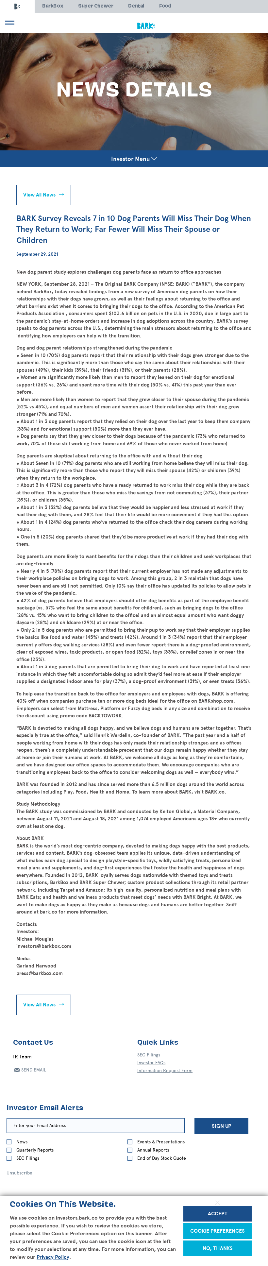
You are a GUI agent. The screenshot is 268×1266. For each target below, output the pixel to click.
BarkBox (52, 6)
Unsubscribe (19, 1173)
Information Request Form (165, 1070)
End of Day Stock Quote (161, 1158)
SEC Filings (148, 1055)
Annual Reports (153, 1150)
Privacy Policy (53, 1257)
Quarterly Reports (35, 1150)
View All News (39, 195)
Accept (217, 1213)
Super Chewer (95, 6)
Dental (136, 6)
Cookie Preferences (217, 1231)
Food (165, 6)
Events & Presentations (161, 1141)
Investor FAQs (151, 1063)
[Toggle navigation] (9, 22)
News (21, 1141)
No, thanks (218, 1248)
